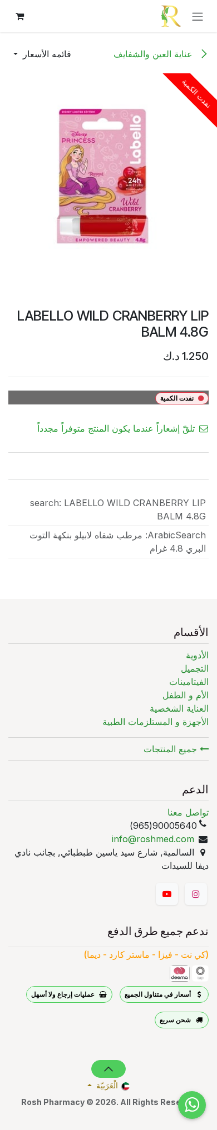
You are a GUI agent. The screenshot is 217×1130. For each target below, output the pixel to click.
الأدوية (197, 655)
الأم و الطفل (185, 695)
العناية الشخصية (179, 708)
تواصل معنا (188, 812)
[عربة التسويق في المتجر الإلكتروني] (19, 16)
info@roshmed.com (153, 838)
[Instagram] (196, 894)
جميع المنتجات (172, 748)
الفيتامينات (189, 681)
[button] (42, 53)
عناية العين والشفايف (154, 53)
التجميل (195, 668)
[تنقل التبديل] (197, 16)
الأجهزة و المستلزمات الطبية (155, 721)
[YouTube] (167, 894)
